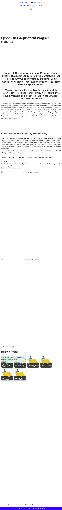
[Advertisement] (31, 22)
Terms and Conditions (8, 505)
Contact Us (19, 505)
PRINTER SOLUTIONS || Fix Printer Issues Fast (31, 508)
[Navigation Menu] (31, 9)
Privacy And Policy (30, 505)
